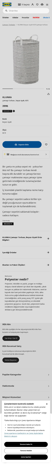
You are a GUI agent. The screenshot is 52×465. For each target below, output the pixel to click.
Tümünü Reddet (26, 451)
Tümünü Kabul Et (26, 444)
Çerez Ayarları (26, 457)
